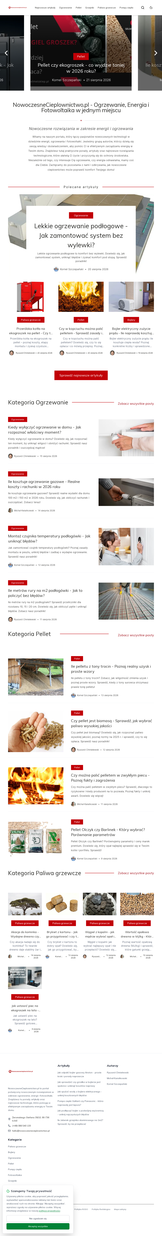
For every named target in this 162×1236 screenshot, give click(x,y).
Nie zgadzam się (38, 1218)
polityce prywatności (49, 1210)
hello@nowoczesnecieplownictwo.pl (31, 1130)
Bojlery (131, 319)
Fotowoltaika (15, 1175)
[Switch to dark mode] (151, 7)
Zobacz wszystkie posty (136, 403)
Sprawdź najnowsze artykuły (81, 375)
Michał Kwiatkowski (117, 1078)
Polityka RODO (81, 1209)
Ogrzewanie (65, 7)
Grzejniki (89, 7)
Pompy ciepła (126, 7)
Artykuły (64, 1065)
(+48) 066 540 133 (21, 1125)
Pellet (78, 7)
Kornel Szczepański (117, 1084)
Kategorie (15, 1139)
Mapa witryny (120, 1209)
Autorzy (112, 1065)
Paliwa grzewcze (107, 7)
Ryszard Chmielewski (118, 1072)
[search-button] (142, 7)
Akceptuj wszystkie (38, 1226)
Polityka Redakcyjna (101, 1209)
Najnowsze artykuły (45, 7)
